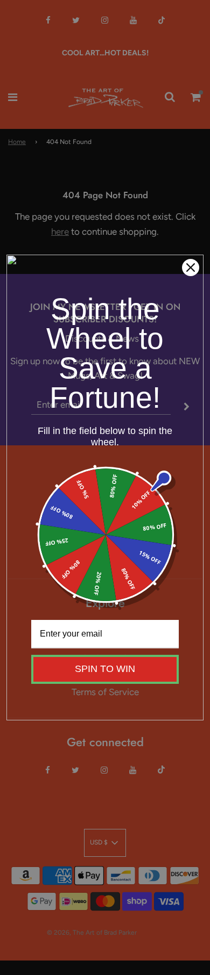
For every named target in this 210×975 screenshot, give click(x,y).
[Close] (191, 267)
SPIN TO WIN (105, 668)
